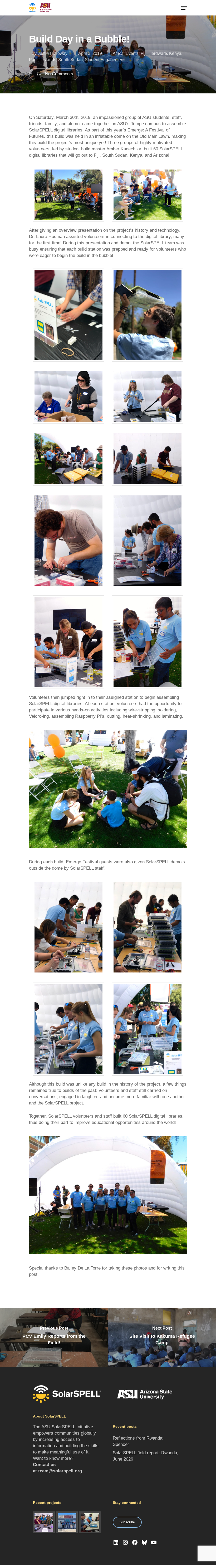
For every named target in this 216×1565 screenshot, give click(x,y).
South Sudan (70, 59)
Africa (118, 53)
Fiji (143, 53)
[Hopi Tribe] (67, 1522)
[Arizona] (44, 1522)
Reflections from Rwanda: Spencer (138, 1441)
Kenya (175, 53)
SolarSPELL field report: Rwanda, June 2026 (145, 1456)
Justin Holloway (52, 53)
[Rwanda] (90, 1522)
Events (132, 53)
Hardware (158, 53)
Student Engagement (104, 59)
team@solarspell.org (60, 1470)
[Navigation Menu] (184, 7)
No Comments (58, 73)
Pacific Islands (42, 59)
